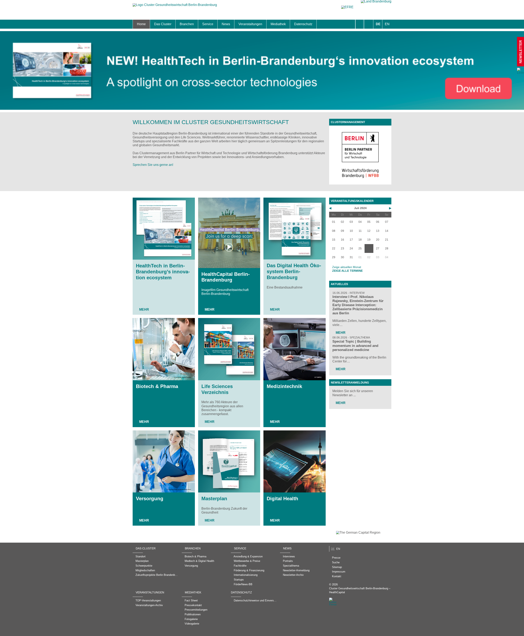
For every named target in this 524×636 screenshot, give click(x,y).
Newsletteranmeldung (350, 382)
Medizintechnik (284, 386)
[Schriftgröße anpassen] (368, 24)
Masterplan (214, 498)
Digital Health (282, 498)
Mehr (144, 309)
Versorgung (149, 498)
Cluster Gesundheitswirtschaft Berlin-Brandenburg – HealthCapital (359, 590)
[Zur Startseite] (175, 7)
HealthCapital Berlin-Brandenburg (225, 277)
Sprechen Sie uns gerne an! (153, 164)
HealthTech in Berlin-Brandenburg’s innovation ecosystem (163, 271)
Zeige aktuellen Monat (346, 267)
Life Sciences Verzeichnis (217, 389)
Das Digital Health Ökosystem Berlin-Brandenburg (294, 271)
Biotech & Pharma (157, 386)
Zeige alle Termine (347, 270)
